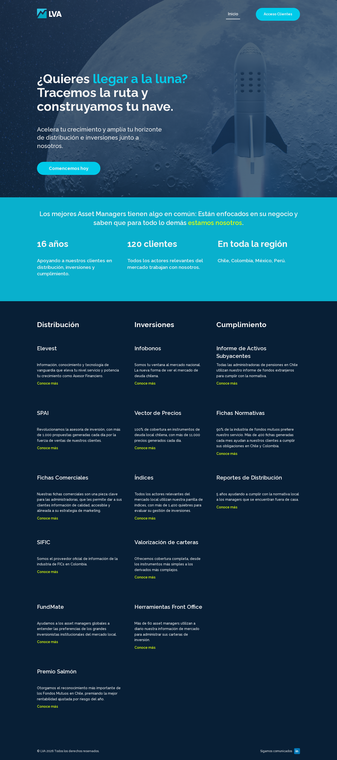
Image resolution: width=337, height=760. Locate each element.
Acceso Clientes (278, 14)
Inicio (233, 14)
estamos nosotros (215, 222)
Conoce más (47, 383)
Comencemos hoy (69, 168)
